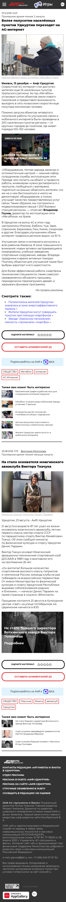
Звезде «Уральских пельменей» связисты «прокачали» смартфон (28, 320)
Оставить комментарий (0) (33, 347)
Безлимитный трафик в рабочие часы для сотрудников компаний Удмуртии (36, 392)
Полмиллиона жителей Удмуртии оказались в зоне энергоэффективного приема (31, 305)
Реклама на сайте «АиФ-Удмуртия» (27, 784)
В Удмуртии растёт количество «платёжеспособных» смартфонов (32, 413)
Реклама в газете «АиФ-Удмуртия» (26, 779)
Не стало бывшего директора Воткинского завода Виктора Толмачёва (30, 632)
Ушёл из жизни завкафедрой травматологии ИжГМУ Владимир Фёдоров (37, 732)
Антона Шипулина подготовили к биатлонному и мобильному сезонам (34, 423)
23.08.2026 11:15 (10, 451)
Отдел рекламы (13, 775)
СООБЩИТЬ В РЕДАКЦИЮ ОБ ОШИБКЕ (26, 793)
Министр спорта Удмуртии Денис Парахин (27, 514)
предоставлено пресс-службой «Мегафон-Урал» (30, 77)
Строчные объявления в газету (24, 788)
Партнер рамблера (30, 886)
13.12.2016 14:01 (9, 13)
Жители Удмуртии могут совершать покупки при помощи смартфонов (30, 314)
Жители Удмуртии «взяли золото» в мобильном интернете (33, 433)
